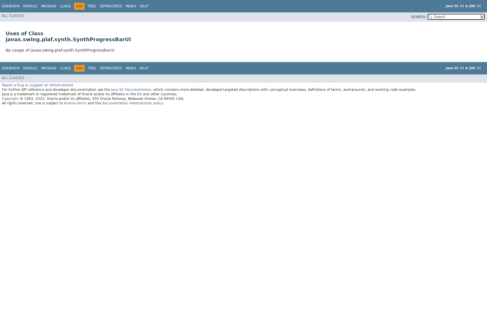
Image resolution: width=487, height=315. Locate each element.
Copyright (10, 99)
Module (30, 6)
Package (49, 6)
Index (130, 6)
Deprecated (111, 6)
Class (65, 6)
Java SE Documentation (131, 90)
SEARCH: (418, 17)
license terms (75, 103)
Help (144, 6)
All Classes (13, 16)
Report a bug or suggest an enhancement (37, 85)
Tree (92, 6)
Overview (11, 6)
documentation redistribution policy (132, 103)
